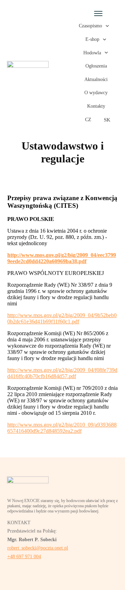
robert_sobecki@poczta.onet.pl (37, 548)
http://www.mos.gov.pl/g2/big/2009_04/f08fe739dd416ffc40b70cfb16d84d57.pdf (62, 373)
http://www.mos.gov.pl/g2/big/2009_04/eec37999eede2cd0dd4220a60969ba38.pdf (61, 258)
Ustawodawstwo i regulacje (63, 152)
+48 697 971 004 (24, 556)
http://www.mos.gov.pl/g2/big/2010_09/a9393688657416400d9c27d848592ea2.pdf (62, 428)
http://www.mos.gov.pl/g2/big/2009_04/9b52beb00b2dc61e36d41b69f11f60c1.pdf (62, 318)
